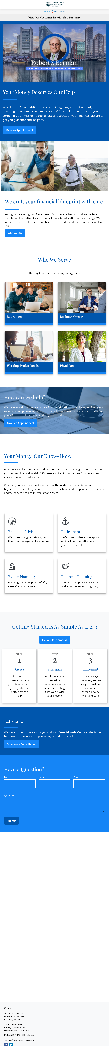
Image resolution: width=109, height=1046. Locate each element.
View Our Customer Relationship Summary (54, 17)
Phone (77, 777)
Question (9, 795)
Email (42, 777)
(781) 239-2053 (18, 1013)
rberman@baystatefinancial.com (19, 1040)
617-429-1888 (17, 1016)
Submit (11, 821)
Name (7, 777)
